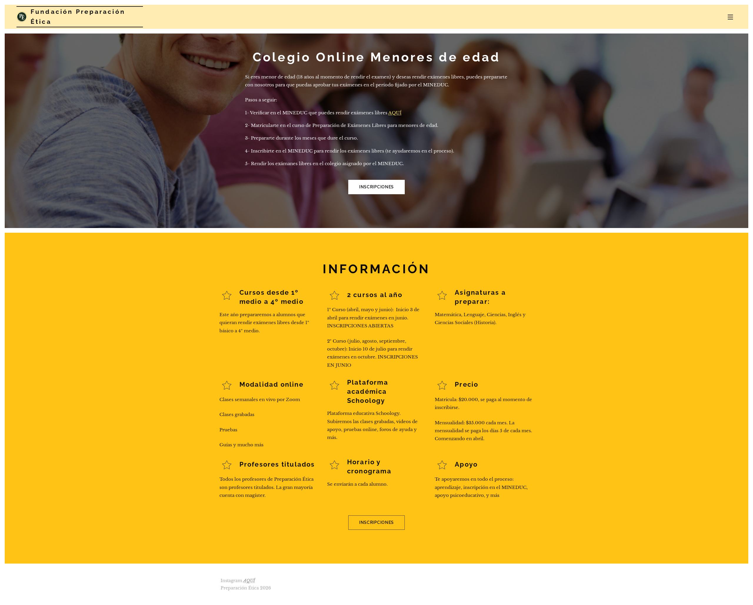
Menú (732, 17)
